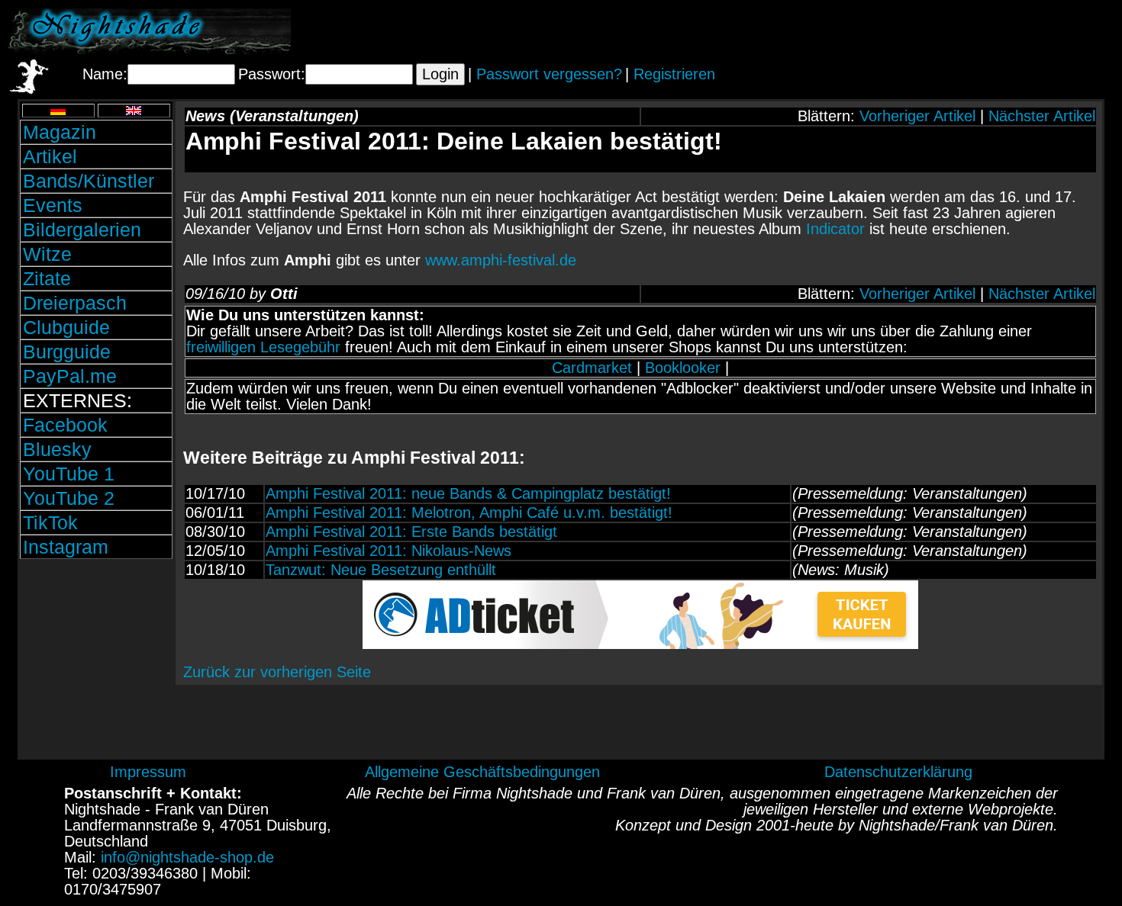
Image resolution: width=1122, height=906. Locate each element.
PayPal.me (70, 376)
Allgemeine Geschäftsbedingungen (482, 771)
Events (52, 205)
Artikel (50, 156)
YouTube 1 (68, 473)
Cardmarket (592, 367)
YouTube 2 (68, 498)
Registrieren (674, 74)
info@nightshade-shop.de (187, 857)
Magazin (59, 132)
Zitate (47, 278)
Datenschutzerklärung (898, 771)
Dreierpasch (75, 302)
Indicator (835, 228)
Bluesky (57, 449)
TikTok (50, 522)
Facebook (65, 424)
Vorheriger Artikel (917, 116)
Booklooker (683, 367)
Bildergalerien (82, 229)
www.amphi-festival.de (500, 260)
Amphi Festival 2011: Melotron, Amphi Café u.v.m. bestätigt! (469, 512)
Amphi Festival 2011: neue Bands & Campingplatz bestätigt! (468, 493)
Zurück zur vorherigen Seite (277, 671)
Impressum (148, 771)
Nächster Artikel (1041, 116)
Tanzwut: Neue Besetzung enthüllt (381, 569)
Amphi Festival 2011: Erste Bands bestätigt (411, 531)
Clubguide (66, 327)
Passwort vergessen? (549, 74)
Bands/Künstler (88, 180)
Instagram (65, 546)
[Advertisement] (935, 31)
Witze (47, 254)
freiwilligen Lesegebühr (263, 347)
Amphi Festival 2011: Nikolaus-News (388, 550)
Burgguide (67, 351)
